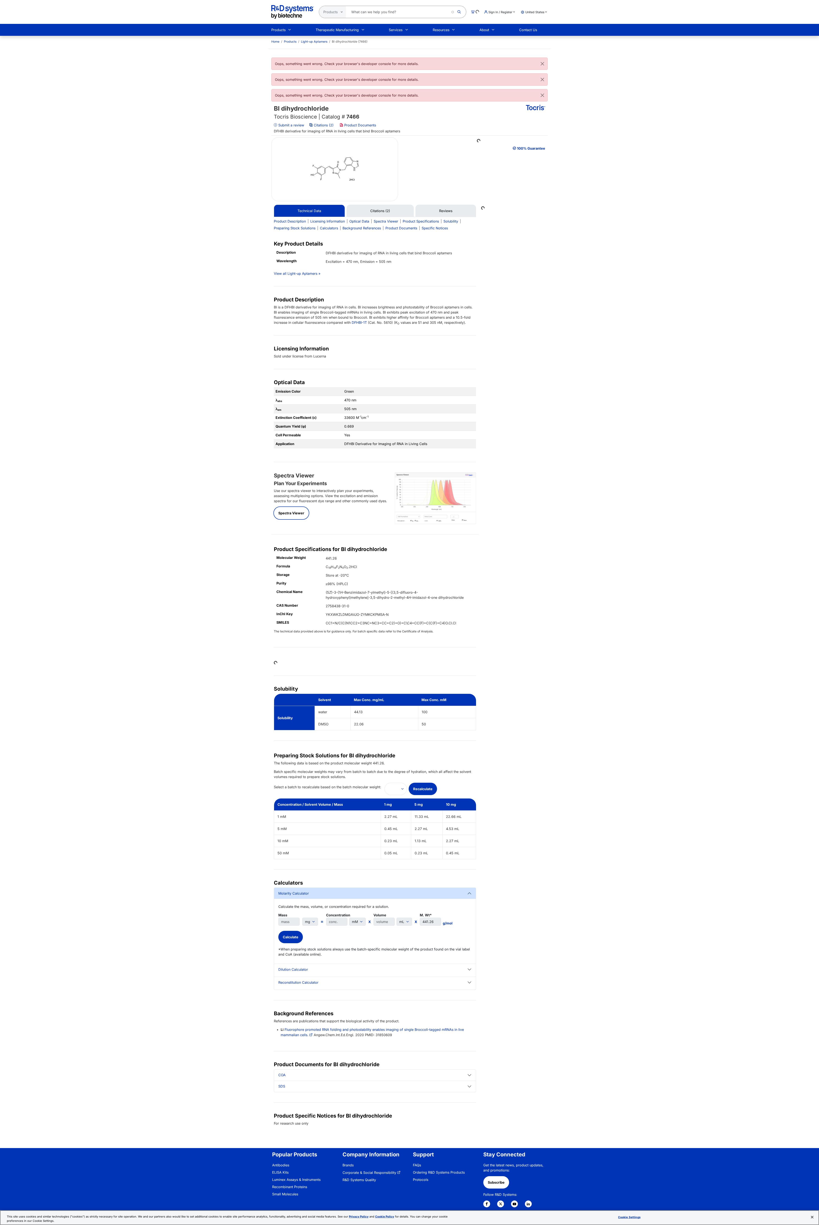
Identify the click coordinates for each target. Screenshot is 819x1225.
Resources (441, 30)
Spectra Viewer (386, 221)
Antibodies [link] (280, 1165)
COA (282, 1075)
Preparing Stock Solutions (294, 228)
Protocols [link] (420, 1179)
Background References (362, 228)
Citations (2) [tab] (380, 211)
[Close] (542, 64)
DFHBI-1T (359, 322)
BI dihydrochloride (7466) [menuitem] (349, 41)
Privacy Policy (359, 1216)
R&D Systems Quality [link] (359, 1180)
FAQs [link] (417, 1165)
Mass (282, 915)
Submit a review (290, 125)
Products (278, 30)
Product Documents (359, 125)
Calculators (329, 228)
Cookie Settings (629, 1217)
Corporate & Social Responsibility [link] (369, 1172)
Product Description (290, 221)
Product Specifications (421, 221)
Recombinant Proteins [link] (289, 1187)
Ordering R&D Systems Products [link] (439, 1172)
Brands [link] (348, 1165)
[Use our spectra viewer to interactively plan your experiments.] (435, 498)
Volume (379, 915)
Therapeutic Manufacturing (337, 30)
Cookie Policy (384, 1216)
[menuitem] (275, 41)
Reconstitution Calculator (298, 982)
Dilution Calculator (293, 969)
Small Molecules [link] (285, 1194)
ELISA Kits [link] (280, 1172)
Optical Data (359, 221)
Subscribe (496, 1182)
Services (395, 30)
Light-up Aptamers (314, 41)
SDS (281, 1086)
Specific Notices (435, 228)
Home (275, 41)
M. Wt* (426, 915)
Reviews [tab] (445, 211)
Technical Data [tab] (309, 211)
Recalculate (423, 789)
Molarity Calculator (293, 893)
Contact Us (528, 30)
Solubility (450, 221)
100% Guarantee (531, 148)
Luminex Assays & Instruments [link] (296, 1179)
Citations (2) (324, 125)
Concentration (338, 915)
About (484, 30)
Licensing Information (327, 221)
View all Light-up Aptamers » (297, 273)
